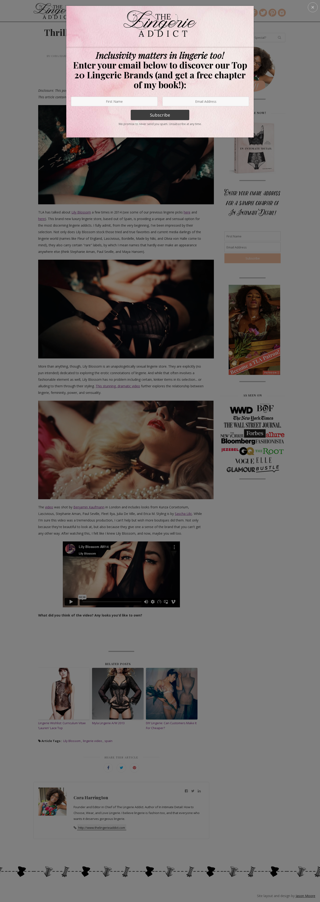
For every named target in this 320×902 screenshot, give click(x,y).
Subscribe (160, 115)
